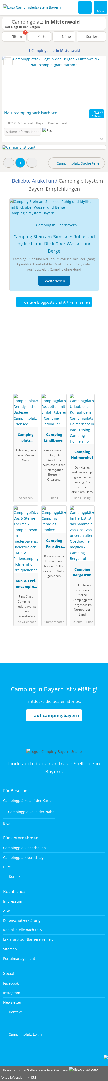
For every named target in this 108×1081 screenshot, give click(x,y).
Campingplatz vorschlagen (25, 857)
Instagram (11, 992)
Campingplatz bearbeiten (24, 847)
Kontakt (15, 876)
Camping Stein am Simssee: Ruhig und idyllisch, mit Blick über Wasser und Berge (54, 244)
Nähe (66, 36)
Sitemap (10, 949)
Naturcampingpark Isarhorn (30, 113)
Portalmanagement (19, 958)
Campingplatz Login (25, 1034)
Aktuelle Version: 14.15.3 (18, 1077)
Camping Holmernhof (82, 454)
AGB (6, 910)
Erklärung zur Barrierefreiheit (28, 939)
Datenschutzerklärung (21, 920)
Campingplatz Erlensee (26, 438)
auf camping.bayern (56, 715)
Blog (6, 823)
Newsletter (12, 1002)
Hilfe (7, 867)
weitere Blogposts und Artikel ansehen (56, 302)
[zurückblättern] (14, 82)
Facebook (11, 983)
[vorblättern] (93, 82)
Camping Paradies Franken (54, 544)
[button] (8, 162)
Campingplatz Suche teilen (79, 163)
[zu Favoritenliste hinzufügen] (8, 61)
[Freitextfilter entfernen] (85, 7)
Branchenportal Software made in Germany (34, 1070)
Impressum (12, 901)
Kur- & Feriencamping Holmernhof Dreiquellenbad (26, 584)
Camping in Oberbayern (56, 225)
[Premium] (97, 353)
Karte (41, 36)
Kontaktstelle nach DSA (22, 929)
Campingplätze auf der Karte (27, 800)
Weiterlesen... (56, 281)
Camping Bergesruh (82, 572)
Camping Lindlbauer (54, 437)
